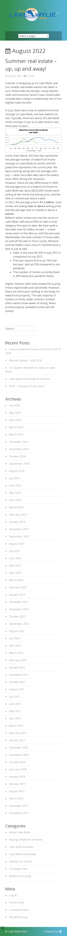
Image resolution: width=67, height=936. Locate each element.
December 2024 (18, 442)
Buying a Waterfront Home (25, 839)
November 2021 (19, 675)
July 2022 (14, 638)
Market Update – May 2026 (25, 360)
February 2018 (18, 769)
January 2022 (17, 667)
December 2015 (18, 806)
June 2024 (15, 485)
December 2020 (18, 747)
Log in (13, 895)
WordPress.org (18, 917)
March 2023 (16, 580)
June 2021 (15, 704)
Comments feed (18, 910)
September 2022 (19, 624)
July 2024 (14, 478)
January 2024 (17, 522)
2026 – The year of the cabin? (27, 386)
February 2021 (18, 733)
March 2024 (16, 507)
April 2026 (15, 420)
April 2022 (15, 645)
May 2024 (15, 493)
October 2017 (17, 784)
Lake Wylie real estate (22, 854)
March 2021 (16, 725)
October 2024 (17, 456)
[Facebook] (2, 928)
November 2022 (19, 609)
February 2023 (18, 587)
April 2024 (15, 500)
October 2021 (17, 682)
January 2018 (17, 776)
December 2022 (18, 602)
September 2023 (19, 536)
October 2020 (17, 762)
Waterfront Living (20, 876)
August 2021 (16, 689)
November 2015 (19, 813)
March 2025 (16, 434)
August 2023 (16, 543)
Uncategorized (18, 868)
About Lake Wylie (19, 832)
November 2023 (19, 529)
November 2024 (19, 449)
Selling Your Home (20, 861)
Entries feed (16, 902)
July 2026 (14, 405)
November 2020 (19, 755)
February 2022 (18, 660)
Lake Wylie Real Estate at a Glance (29, 379)
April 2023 (15, 573)
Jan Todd (30, 75)
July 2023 (14, 551)
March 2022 (16, 653)
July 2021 (14, 696)
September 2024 (19, 463)
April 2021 (15, 718)
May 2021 (15, 711)
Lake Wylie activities (21, 847)
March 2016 (16, 798)
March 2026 (16, 427)
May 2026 (15, 412)
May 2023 (15, 565)
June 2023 (15, 558)
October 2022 (17, 616)
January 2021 (17, 740)
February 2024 (18, 514)
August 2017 (16, 791)
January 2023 (17, 594)
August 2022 (16, 631)
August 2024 (16, 471)
